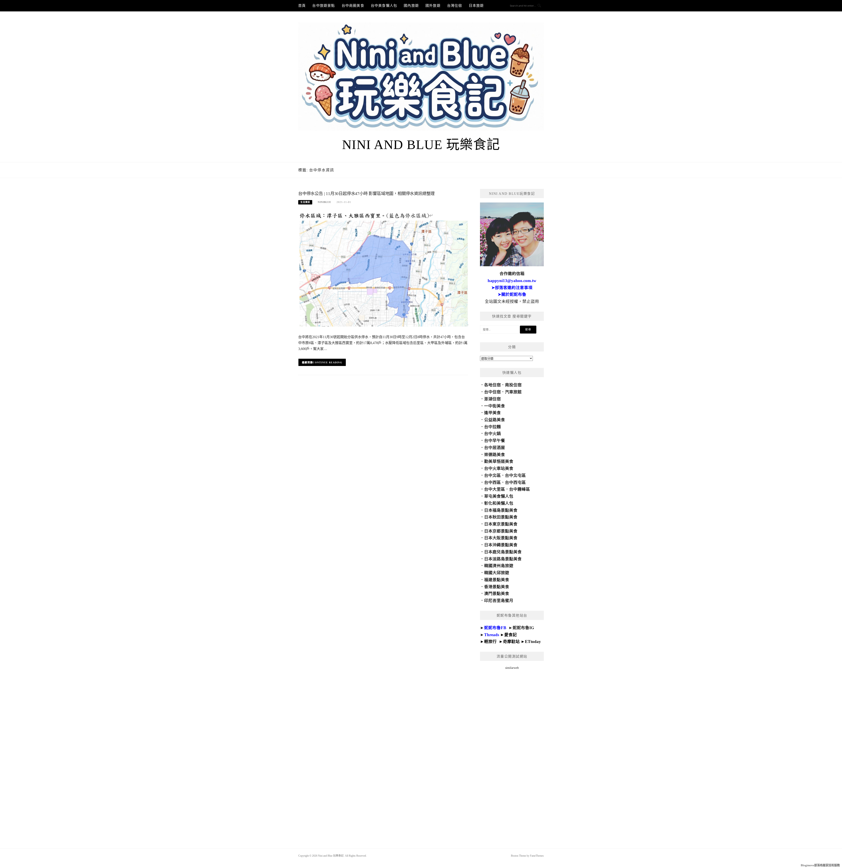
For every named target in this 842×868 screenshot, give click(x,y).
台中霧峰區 (519, 489)
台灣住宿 (454, 5)
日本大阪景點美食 (500, 538)
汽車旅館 (513, 392)
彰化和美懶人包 (498, 503)
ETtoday (533, 641)
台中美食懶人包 (384, 5)
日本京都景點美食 (500, 531)
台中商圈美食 (353, 5)
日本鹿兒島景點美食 (503, 552)
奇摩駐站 (511, 641)
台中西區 (492, 482)
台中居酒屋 (494, 447)
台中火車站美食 (498, 468)
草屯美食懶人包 (498, 496)
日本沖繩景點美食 (500, 545)
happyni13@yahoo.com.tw (512, 280)
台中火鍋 (492, 433)
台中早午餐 (494, 440)
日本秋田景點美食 (500, 517)
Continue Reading (327, 362)
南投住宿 (513, 385)
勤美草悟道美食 (498, 461)
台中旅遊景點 (323, 5)
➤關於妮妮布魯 (512, 294)
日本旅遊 (476, 5)
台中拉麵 (492, 426)
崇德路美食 (494, 454)
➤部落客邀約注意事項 (511, 287)
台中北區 (492, 475)
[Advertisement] (512, 753)
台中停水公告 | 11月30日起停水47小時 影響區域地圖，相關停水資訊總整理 (366, 193)
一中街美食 (494, 406)
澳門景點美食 (496, 593)
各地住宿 (492, 385)
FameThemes (537, 855)
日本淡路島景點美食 (503, 559)
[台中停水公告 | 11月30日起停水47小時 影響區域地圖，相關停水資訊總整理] (383, 269)
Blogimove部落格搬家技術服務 (820, 865)
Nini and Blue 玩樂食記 (421, 144)
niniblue (324, 202)
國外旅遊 (433, 5)
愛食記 (510, 634)
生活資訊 (305, 202)
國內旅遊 (411, 5)
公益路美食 (494, 419)
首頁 (302, 5)
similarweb (512, 667)
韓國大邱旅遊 (496, 572)
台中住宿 (492, 392)
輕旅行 (490, 641)
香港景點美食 (496, 586)
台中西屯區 (515, 482)
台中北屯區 (515, 475)
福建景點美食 (496, 579)
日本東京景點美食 (500, 524)
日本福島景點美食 (500, 510)
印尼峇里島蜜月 (498, 600)
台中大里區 (494, 489)
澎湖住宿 (492, 399)
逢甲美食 (492, 412)
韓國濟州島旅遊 (498, 565)
